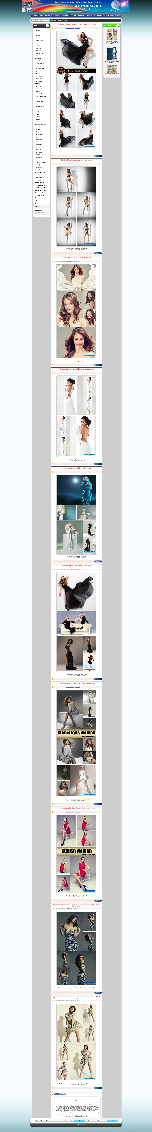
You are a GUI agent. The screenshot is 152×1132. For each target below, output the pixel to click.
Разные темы (77, 28)
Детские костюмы (40, 99)
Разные (38, 159)
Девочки (38, 91)
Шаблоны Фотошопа (41, 93)
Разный (38, 170)
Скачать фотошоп (40, 197)
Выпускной (39, 152)
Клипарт (106, 15)
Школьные (38, 50)
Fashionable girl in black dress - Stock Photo (77, 566)
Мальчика (38, 88)
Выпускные (39, 81)
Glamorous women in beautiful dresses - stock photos (77, 683)
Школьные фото (40, 68)
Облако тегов (60, 20)
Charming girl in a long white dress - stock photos (77, 369)
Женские (38, 45)
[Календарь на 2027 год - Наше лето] (112, 72)
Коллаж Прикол (40, 101)
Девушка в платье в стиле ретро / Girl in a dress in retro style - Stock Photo (76, 998)
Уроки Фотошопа (40, 172)
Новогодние (39, 55)
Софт (36, 200)
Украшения (39, 167)
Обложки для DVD (40, 124)
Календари (57, 15)
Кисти (37, 111)
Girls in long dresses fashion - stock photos (76, 468)
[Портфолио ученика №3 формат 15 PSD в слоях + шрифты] (112, 40)
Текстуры (38, 109)
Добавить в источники (114, 15)
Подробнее (97, 155)
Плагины (38, 116)
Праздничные (39, 53)
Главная (35, 15)
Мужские (38, 43)
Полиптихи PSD (39, 192)
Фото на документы (41, 104)
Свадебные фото (40, 61)
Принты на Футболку (41, 190)
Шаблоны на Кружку (41, 187)
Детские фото (39, 66)
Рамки (41, 15)
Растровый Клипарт (70, 28)
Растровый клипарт (40, 162)
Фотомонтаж (38, 175)
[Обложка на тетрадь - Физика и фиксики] (112, 60)
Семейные (38, 48)
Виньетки (73, 15)
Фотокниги (65, 15)
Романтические (40, 40)
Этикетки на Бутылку (41, 185)
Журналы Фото (39, 195)
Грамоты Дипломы (40, 182)
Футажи (37, 142)
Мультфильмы (40, 165)
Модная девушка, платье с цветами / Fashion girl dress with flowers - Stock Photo (76, 906)
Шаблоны (81, 15)
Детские (38, 35)
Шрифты (38, 119)
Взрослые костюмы (41, 96)
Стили (37, 114)
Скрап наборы (39, 177)
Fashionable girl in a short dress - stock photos (76, 160)
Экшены (38, 121)
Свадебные (39, 38)
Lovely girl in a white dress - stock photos (77, 257)
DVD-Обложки (98, 15)
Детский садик (39, 76)
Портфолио (48, 15)
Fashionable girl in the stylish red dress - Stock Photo (77, 808)
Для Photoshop (39, 106)
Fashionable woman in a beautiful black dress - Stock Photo (77, 24)
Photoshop (89, 15)
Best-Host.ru (54, 20)
